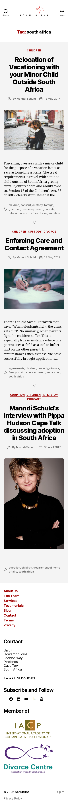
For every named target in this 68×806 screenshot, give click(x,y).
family (13, 372)
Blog (7, 610)
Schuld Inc (22, 792)
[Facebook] (11, 699)
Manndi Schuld (26, 98)
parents (49, 209)
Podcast (34, 399)
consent (25, 205)
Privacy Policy (13, 798)
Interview (50, 394)
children (14, 205)
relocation (15, 213)
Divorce (50, 231)
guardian (14, 209)
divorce (54, 368)
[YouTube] (26, 699)
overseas (27, 209)
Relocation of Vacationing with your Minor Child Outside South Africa (34, 74)
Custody (35, 231)
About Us (10, 591)
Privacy (9, 625)
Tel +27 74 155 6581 (19, 678)
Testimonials (13, 605)
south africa (30, 213)
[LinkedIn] (19, 699)
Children (34, 50)
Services (10, 601)
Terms (9, 620)
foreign (48, 205)
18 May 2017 (52, 98)
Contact (10, 615)
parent (39, 209)
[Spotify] (41, 699)
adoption (14, 567)
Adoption (17, 394)
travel (43, 213)
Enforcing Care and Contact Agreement (34, 244)
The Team (11, 596)
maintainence (27, 372)
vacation (54, 213)
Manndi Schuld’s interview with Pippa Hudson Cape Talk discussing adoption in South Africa (34, 423)
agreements (16, 368)
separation (53, 372)
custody (37, 205)
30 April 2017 (52, 447)
